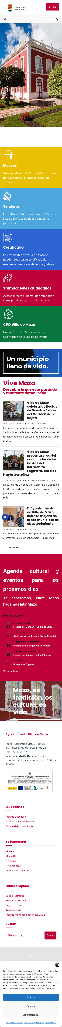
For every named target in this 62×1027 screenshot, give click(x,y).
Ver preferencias (31, 1014)
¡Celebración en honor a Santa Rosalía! (34, 636)
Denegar (31, 1006)
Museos (10, 165)
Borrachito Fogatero (24, 664)
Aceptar (31, 997)
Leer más (50, 538)
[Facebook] (5, 19)
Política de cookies (14, 1022)
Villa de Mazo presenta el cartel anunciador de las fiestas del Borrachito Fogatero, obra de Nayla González (30, 463)
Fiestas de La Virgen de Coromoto (31, 645)
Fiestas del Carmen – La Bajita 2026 (32, 626)
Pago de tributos (15, 905)
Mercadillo (11, 856)
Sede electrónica (15, 896)
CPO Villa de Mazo (19, 324)
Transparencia (13, 910)
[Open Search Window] (57, 19)
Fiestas (43, 423)
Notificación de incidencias (20, 821)
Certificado (13, 247)
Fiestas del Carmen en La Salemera (32, 654)
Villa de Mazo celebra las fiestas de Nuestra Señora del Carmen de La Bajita (42, 410)
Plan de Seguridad (16, 817)
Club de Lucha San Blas (19, 870)
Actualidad (33, 423)
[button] (57, 965)
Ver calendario (10, 671)
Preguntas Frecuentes (18, 900)
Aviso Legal (50, 1022)
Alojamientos (13, 866)
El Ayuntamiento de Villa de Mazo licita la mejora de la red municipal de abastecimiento (43, 516)
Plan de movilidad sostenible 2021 (25, 915)
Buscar (50, 935)
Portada (51, 480)
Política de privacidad (34, 1022)
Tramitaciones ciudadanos (27, 288)
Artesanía (11, 861)
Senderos (11, 206)
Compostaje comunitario (19, 826)
